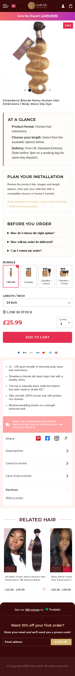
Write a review (14, 497)
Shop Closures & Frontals (22, 201)
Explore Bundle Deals (54, 201)
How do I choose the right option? (33, 233)
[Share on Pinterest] (38, 438)
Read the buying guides (23, 206)
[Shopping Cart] (71, 6)
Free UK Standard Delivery (37, 424)
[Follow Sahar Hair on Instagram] (56, 438)
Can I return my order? (26, 250)
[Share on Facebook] (47, 438)
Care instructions (19, 476)
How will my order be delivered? (32, 242)
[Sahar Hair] (37, 6)
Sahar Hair (36, 666)
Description (14, 451)
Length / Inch (14, 296)
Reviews (12, 490)
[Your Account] (64, 6)
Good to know (16, 463)
